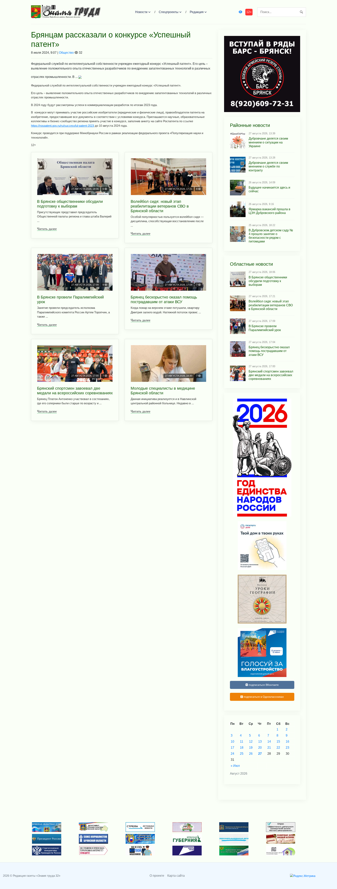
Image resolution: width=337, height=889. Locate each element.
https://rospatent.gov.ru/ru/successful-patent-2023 (62, 125)
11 (241, 741)
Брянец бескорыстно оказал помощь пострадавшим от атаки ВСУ (164, 299)
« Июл (235, 765)
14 (269, 741)
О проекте (157, 875)
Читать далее (47, 229)
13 (260, 741)
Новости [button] (141, 12)
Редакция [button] (197, 12)
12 (251, 741)
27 (260, 753)
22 (278, 747)
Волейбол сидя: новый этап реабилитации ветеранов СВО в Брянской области (160, 206)
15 (278, 741)
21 (269, 747)
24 (232, 753)
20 (260, 747)
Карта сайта (176, 875)
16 (287, 741)
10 (232, 741)
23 (287, 747)
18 (241, 747)
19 (251, 747)
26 (251, 753)
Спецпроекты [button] (168, 12)
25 (241, 753)
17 (232, 747)
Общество (66, 52)
